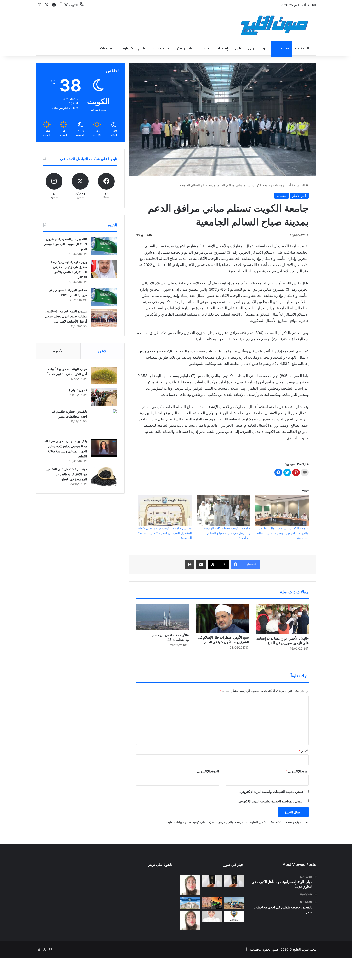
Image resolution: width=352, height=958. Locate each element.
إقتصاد (222, 48)
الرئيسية (302, 48)
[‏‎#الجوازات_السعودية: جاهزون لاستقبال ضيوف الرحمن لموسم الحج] (104, 246)
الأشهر (102, 351)
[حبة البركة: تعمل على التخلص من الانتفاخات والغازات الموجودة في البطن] (104, 477)
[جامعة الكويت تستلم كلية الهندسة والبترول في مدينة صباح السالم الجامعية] (223, 510)
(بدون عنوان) (78, 390)
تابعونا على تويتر (160, 864)
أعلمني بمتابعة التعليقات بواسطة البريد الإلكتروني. (272, 792)
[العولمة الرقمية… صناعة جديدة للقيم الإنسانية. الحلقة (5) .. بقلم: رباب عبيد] (190, 920)
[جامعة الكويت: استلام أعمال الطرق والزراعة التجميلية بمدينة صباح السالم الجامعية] (282, 510)
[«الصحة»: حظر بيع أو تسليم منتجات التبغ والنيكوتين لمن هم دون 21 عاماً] (234, 916)
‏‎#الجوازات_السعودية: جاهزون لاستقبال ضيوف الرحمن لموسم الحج (65, 244)
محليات (282, 48)
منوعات (106, 48)
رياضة (205, 48)
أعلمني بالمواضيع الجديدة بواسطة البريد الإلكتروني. (271, 801)
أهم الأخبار (299, 196)
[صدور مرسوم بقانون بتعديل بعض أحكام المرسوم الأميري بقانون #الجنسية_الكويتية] (212, 881)
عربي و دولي (257, 48)
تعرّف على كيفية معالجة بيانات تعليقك (189, 822)
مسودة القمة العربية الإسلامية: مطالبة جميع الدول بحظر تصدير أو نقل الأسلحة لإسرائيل (66, 316)
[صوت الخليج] (274, 25)
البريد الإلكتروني (297, 771)
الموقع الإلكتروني (208, 771)
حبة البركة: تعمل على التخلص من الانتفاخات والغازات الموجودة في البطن (66, 474)
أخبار (288, 185)
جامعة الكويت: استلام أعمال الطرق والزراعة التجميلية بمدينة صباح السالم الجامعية (283, 533)
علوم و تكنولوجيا (132, 48)
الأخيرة (58, 351)
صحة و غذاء (161, 48)
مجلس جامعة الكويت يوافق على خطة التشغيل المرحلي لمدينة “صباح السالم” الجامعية (165, 533)
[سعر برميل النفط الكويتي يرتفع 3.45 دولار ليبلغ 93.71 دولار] (212, 903)
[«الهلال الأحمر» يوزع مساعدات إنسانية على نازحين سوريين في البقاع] (282, 619)
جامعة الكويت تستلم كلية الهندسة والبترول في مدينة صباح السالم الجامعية (226, 533)
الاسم (304, 751)
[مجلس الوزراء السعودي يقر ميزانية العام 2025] (104, 297)
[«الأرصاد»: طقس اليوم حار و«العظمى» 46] (162, 617)
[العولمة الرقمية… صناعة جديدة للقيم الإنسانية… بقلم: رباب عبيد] (190, 885)
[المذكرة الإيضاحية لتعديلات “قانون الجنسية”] (234, 881)
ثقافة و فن (186, 48)
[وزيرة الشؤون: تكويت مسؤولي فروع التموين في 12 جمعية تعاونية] (212, 916)
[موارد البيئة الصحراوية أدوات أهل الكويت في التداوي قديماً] (104, 375)
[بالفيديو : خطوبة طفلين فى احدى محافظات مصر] (104, 422)
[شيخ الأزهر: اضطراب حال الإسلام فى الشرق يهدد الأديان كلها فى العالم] (222, 618)
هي (238, 48)
